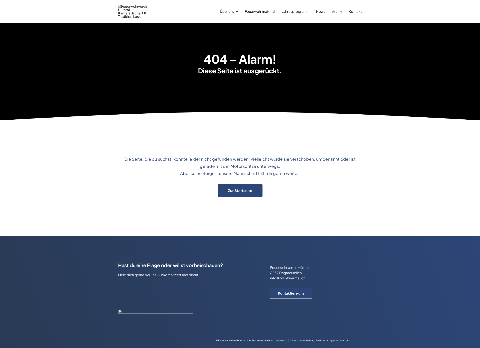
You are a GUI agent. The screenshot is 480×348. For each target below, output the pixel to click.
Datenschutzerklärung (302, 340)
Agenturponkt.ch (339, 340)
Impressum (282, 340)
